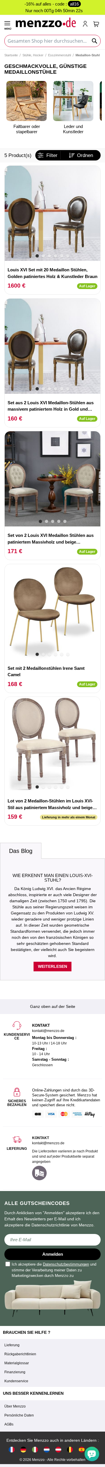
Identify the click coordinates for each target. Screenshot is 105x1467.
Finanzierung (14, 1372)
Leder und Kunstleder (73, 129)
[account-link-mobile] (86, 24)
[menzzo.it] (35, 1449)
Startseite (11, 55)
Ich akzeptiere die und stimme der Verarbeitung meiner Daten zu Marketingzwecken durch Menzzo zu (54, 1270)
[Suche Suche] (94, 41)
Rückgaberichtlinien (20, 1354)
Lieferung (12, 1345)
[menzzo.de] (23, 1449)
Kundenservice (16, 1381)
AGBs (8, 1424)
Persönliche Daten (19, 1415)
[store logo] (46, 22)
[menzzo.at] (58, 1449)
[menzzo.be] (70, 1449)
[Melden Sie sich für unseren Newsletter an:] (52, 1239)
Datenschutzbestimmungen (66, 1264)
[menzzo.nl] (46, 1449)
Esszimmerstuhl (59, 55)
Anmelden (52, 1254)
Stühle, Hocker (32, 55)
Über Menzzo (15, 1406)
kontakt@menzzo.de (48, 1143)
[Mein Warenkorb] (96, 24)
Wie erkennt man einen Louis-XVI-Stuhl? (53, 878)
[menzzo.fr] (11, 1449)
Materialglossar (16, 1363)
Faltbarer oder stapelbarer (26, 129)
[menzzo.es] (81, 1449)
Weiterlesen (52, 966)
